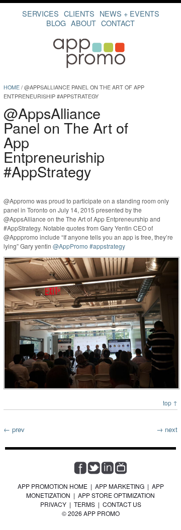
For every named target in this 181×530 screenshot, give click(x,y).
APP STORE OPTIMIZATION (116, 495)
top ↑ (170, 402)
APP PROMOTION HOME (52, 486)
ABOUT (83, 23)
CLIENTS (79, 13)
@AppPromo (70, 246)
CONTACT (118, 23)
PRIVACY (53, 504)
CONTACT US (122, 504)
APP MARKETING (119, 486)
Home (12, 87)
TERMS (84, 504)
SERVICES (40, 13)
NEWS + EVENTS (129, 13)
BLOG (56, 23)
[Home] (90, 67)
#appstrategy (107, 246)
